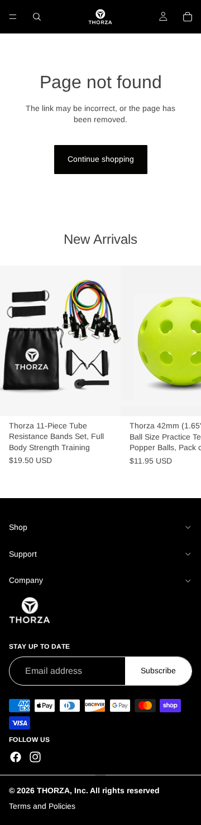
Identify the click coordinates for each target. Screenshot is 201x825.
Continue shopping (101, 159)
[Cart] (187, 16)
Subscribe (158, 671)
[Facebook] (15, 757)
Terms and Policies (42, 806)
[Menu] (13, 17)
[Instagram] (35, 757)
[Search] (37, 16)
